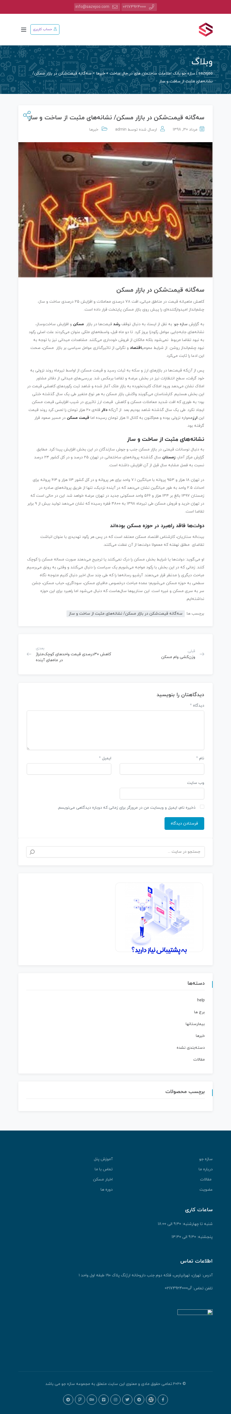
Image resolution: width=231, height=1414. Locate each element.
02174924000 (134, 7)
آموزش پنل (103, 1159)
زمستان (169, 457)
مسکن (78, 324)
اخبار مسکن (103, 1179)
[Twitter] (127, 1400)
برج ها (199, 1012)
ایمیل (105, 758)
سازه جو (181, 324)
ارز (195, 418)
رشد (116, 324)
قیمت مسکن (78, 418)
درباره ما (206, 1169)
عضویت (206, 1189)
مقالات (199, 1059)
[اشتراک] (26, 116)
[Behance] (92, 1400)
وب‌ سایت (195, 783)
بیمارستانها (195, 1024)
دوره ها (107, 1189)
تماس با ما (104, 1169)
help (201, 1000)
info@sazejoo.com (92, 7)
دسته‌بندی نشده (191, 1047)
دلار (104, 410)
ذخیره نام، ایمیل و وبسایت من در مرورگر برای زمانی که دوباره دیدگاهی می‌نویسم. (126, 807)
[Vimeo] (104, 1400)
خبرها (93, 129)
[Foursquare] (80, 1400)
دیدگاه (197, 705)
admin (120, 129)
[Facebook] (163, 1400)
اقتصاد (136, 348)
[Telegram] (139, 1400)
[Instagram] (115, 1400)
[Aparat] (151, 1400)
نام (200, 758)
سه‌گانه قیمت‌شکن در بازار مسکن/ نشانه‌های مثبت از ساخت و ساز (126, 613)
